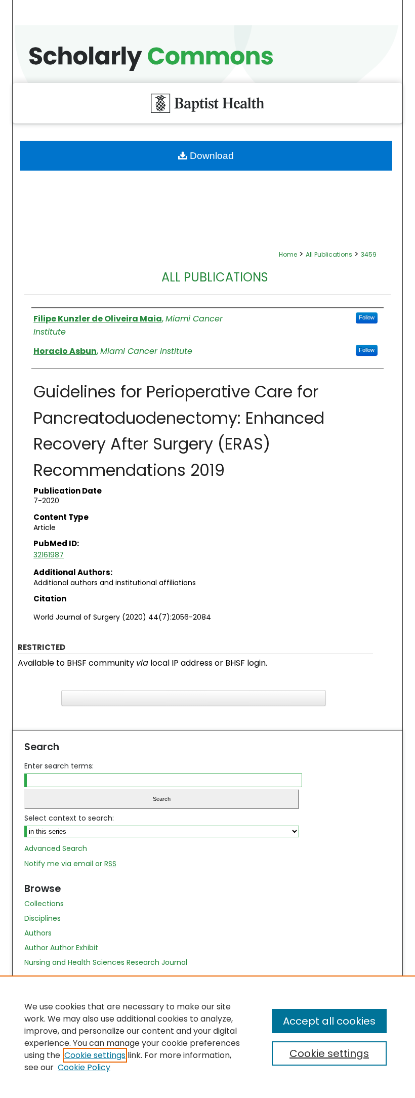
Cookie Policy (84, 1067)
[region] (207, 1036)
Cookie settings (95, 1055)
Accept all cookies (329, 1021)
